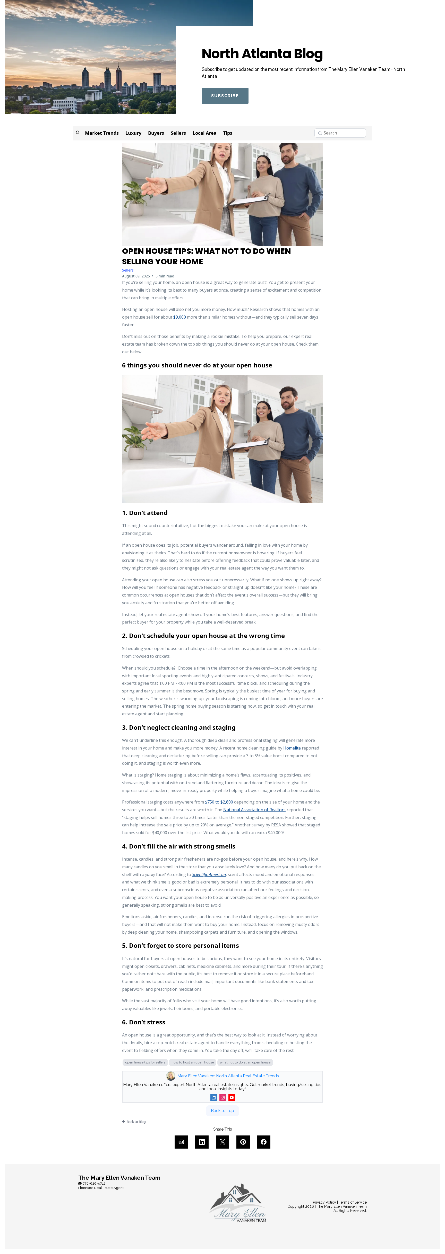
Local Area (205, 133)
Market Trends (102, 133)
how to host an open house (193, 1062)
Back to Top (222, 1110)
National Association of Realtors (254, 810)
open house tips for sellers (145, 1062)
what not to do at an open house (245, 1062)
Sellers (178, 133)
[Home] (78, 132)
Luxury (133, 133)
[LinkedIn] (213, 1097)
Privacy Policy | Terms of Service (340, 1202)
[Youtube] (231, 1097)
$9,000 (179, 317)
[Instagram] (222, 1097)
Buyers (156, 133)
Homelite (292, 748)
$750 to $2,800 (219, 802)
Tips (227, 133)
